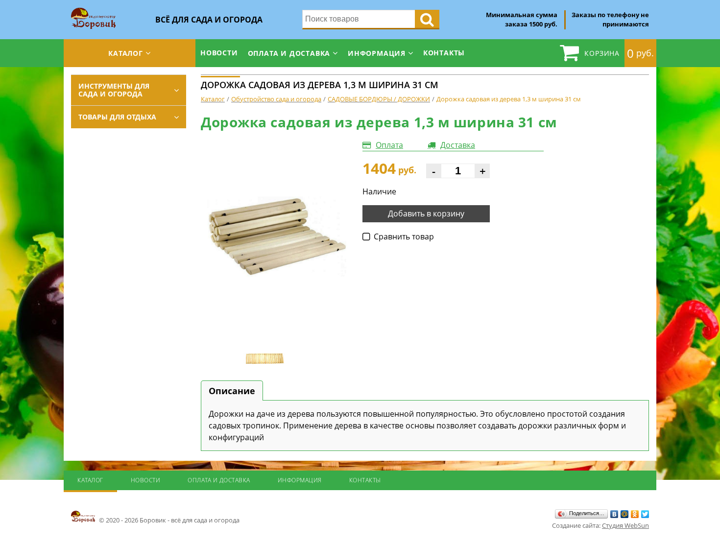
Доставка (457, 145)
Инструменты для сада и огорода (113, 89)
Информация (377, 53)
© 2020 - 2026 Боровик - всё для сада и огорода (168, 520)
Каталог (125, 53)
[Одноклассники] (635, 514)
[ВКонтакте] (614, 514)
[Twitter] (645, 514)
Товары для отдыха (117, 116)
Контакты (444, 52)
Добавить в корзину (426, 213)
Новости (219, 52)
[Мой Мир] (625, 514)
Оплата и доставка (289, 53)
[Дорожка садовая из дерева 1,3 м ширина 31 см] (274, 237)
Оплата (389, 145)
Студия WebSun (625, 525)
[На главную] (93, 10)
